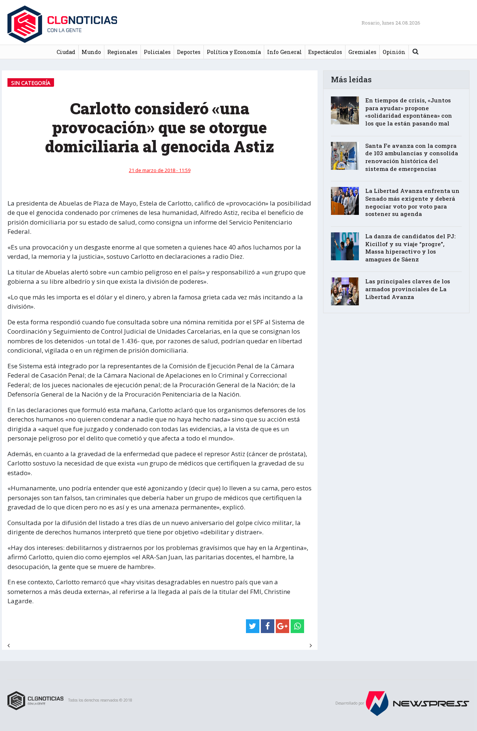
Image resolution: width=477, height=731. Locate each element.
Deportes (188, 51)
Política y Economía (234, 51)
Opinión (394, 51)
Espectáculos (325, 51)
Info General (284, 51)
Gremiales (362, 51)
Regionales (122, 51)
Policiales (157, 51)
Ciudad (66, 51)
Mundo (91, 51)
